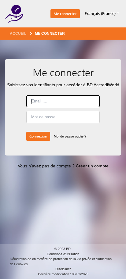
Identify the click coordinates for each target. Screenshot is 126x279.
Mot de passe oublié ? (70, 136)
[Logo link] (14, 14)
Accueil (18, 33)
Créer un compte (92, 165)
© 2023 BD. (63, 249)
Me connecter (65, 14)
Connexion (38, 136)
